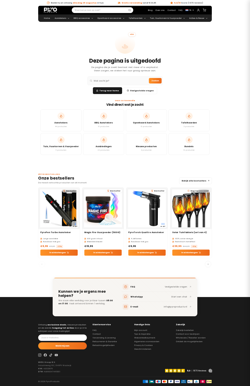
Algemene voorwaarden (146, 341)
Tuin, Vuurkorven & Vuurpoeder (166, 18)
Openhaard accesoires (109, 18)
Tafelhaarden (136, 18)
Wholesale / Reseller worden (191, 337)
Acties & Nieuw (196, 18)
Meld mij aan (62, 345)
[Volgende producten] (208, 264)
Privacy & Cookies (143, 345)
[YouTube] (56, 355)
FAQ (95, 330)
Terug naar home (109, 90)
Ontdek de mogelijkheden (189, 341)
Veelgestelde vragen (142, 90)
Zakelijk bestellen (185, 330)
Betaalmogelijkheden (104, 345)
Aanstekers (60, 18)
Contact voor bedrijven (188, 334)
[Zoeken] (130, 10)
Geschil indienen (142, 349)
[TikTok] (50, 355)
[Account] (198, 10)
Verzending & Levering (104, 337)
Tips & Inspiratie (142, 334)
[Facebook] (45, 355)
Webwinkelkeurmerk (144, 337)
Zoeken (155, 80)
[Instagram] (39, 355)
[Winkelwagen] (204, 10)
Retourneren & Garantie (105, 341)
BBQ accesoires (82, 18)
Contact (97, 334)
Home (47, 18)
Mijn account (140, 330)
